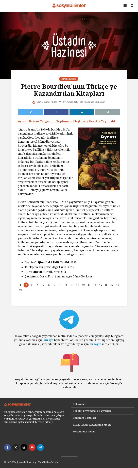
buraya (48, 340)
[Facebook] (7, 447)
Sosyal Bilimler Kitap (46, 101)
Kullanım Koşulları (84, 417)
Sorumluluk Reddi (84, 431)
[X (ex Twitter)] (15, 447)
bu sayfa (95, 344)
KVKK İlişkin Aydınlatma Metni (92, 424)
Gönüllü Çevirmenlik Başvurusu (92, 410)
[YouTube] (32, 447)
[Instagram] (24, 447)
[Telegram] (40, 447)
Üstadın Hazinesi (68, 79)
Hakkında (79, 404)
